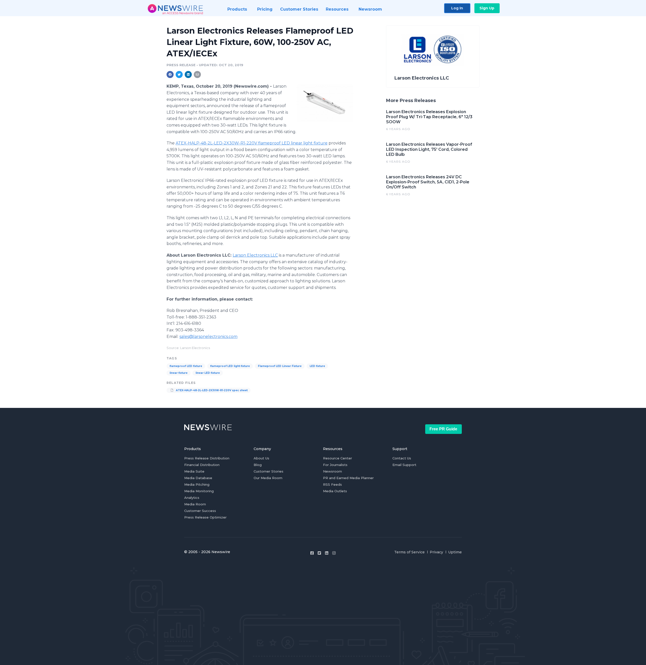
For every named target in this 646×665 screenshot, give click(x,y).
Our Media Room (268, 478)
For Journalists (335, 465)
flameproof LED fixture (186, 366)
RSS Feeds (332, 484)
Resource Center (337, 458)
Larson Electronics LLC (255, 255)
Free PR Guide (443, 429)
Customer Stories (268, 471)
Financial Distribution (202, 465)
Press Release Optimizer (205, 517)
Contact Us (401, 458)
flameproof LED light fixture (230, 366)
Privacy (436, 552)
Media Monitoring (199, 491)
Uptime (455, 552)
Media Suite (194, 471)
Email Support (404, 465)
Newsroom (332, 471)
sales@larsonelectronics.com (208, 336)
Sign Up (486, 8)
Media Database (198, 478)
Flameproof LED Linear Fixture (280, 366)
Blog (258, 465)
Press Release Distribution (206, 458)
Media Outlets (335, 491)
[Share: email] (197, 74)
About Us (261, 458)
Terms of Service (409, 552)
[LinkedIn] (326, 553)
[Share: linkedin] (188, 74)
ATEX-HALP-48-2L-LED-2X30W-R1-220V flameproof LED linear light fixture (252, 143)
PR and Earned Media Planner (348, 478)
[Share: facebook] (170, 74)
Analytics (191, 498)
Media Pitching (196, 484)
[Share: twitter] (179, 74)
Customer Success (200, 511)
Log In (457, 8)
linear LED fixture (208, 373)
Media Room (195, 504)
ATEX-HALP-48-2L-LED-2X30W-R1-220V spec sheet (211, 390)
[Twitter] (319, 553)
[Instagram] (334, 553)
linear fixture (178, 373)
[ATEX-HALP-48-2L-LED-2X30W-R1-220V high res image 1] (325, 103)
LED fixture (317, 366)
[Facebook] (312, 553)
